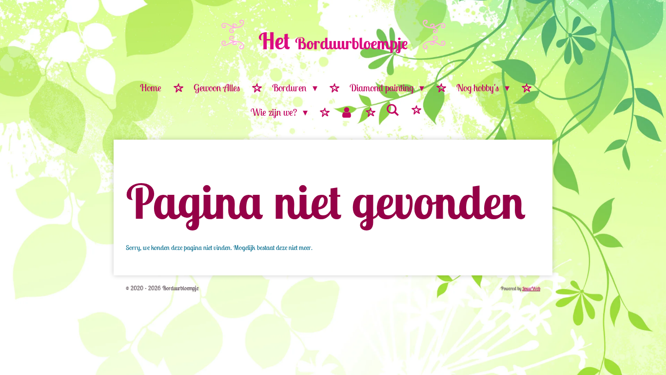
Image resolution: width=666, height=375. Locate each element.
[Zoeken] (392, 110)
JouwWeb (531, 288)
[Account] (346, 113)
